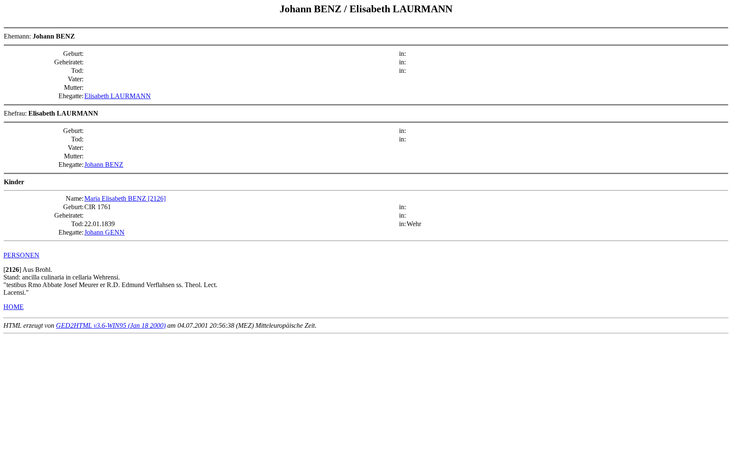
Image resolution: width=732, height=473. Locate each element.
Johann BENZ (103, 164)
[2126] (157, 198)
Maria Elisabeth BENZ (116, 198)
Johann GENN (104, 232)
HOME (13, 306)
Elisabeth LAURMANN (117, 96)
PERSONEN (21, 255)
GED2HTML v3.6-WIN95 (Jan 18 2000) (111, 325)
